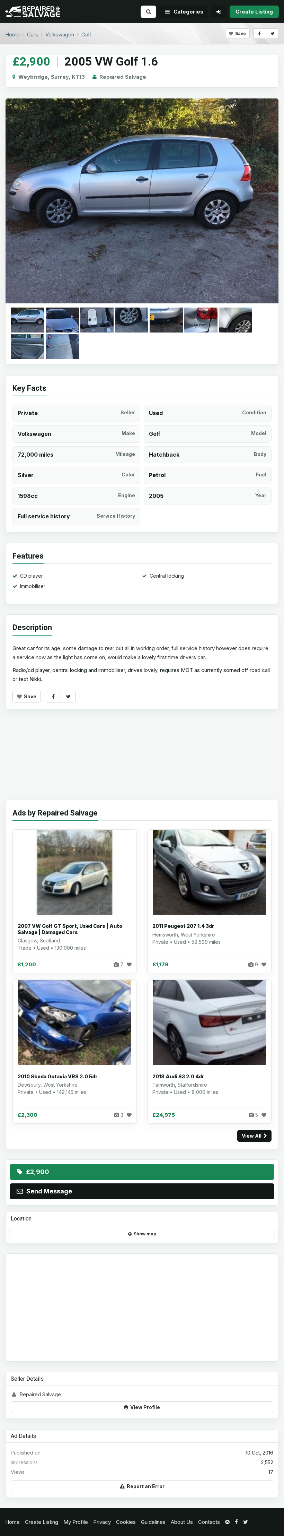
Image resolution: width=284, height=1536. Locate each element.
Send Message (48, 1191)
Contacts (209, 1522)
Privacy (102, 1522)
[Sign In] (219, 12)
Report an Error (145, 1486)
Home (12, 1522)
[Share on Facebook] (259, 33)
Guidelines (153, 1522)
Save (239, 33)
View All (253, 1136)
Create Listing (41, 1522)
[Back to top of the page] (227, 1522)
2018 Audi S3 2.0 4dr (178, 1076)
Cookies (126, 1522)
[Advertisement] (142, 760)
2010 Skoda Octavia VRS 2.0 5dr (58, 1076)
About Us (182, 1522)
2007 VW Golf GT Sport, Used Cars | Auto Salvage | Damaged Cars (70, 929)
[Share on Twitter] (272, 33)
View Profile (144, 1407)
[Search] (148, 12)
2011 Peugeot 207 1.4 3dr (183, 926)
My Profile (75, 1522)
